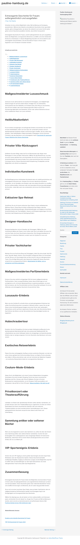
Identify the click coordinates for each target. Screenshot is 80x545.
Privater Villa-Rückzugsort (16, 60)
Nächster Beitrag (50, 529)
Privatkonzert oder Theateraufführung (20, 79)
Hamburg (62, 256)
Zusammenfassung (15, 85)
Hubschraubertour (14, 74)
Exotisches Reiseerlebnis (16, 75)
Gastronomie (63, 254)
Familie (62, 246)
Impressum (63, 277)
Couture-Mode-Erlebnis (16, 77)
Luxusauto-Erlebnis (14, 72)
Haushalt (62, 259)
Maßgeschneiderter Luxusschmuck (18, 56)
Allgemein (63, 241)
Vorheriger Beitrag (7, 529)
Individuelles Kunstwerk (16, 62)
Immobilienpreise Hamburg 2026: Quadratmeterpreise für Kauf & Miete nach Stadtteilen (68, 218)
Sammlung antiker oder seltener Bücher (20, 81)
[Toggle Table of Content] (6, 54)
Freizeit (62, 251)
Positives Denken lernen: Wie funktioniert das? (18, 503)
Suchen (62, 230)
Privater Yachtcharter (15, 68)
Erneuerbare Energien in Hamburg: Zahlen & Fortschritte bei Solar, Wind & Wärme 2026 (68, 224)
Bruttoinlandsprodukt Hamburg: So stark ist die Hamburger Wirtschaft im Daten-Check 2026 (69, 212)
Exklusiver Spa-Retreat (15, 64)
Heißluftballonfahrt (14, 58)
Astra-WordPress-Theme (56, 538)
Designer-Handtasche (15, 66)
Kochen (62, 262)
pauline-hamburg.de (15, 3)
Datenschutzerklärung (66, 282)
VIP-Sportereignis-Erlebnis (16, 83)
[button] (47, 3)
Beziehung (63, 243)
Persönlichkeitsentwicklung (67, 264)
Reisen (62, 267)
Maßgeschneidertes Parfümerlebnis (19, 70)
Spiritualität (63, 270)
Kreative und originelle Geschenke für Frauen (17, 518)
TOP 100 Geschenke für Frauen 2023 (15, 522)
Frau (7, 21)
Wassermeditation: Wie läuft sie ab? (39, 383)
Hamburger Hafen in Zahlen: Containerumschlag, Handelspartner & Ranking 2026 (69, 198)
